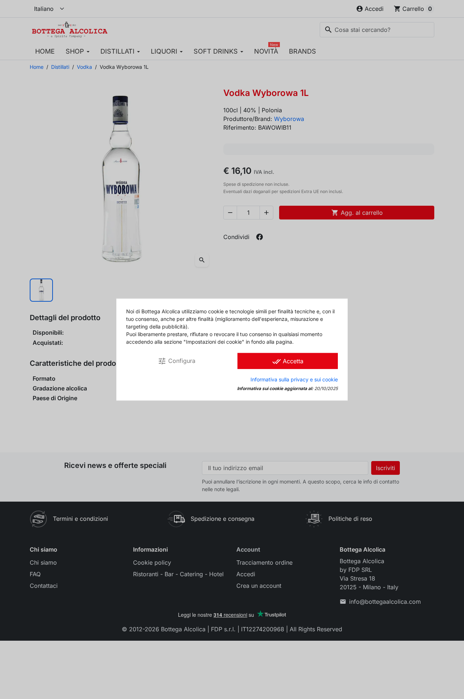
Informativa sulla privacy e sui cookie (294, 379)
